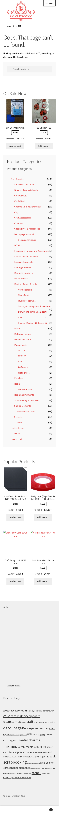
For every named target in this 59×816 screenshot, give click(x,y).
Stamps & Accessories (25, 411)
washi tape (8, 777)
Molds (17, 328)
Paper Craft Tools (22, 339)
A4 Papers (23, 367)
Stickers (18, 422)
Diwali (17, 433)
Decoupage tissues (27, 239)
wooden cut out (22, 777)
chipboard (33, 716)
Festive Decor (17, 428)
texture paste (46, 773)
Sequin (42, 762)
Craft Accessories (22, 217)
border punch (48, 711)
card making (18, 716)
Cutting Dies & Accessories (27, 228)
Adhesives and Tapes (24, 184)
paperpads (42, 752)
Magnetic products (23, 273)
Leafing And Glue (22, 267)
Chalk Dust (19, 201)
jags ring (41, 734)
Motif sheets (24, 372)
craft (29, 721)
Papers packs (20, 344)
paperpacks (32, 752)
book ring (38, 711)
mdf (15, 740)
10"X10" (22, 350)
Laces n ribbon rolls (24, 261)
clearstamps (12, 721)
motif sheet (40, 747)
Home (8, 26)
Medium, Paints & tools (25, 284)
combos (23, 722)
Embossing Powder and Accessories (31, 250)
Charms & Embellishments (27, 206)
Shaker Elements (22, 405)
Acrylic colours (25, 289)
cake (6, 716)
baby (31, 710)
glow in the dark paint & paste (32, 311)
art (26, 710)
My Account (10, 811)
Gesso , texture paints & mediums (34, 306)
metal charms (29, 740)
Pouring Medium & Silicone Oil (32, 322)
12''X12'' (6, 711)
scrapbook (49, 756)
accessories (17, 710)
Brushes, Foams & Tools (26, 190)
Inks (20, 317)
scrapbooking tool (33, 763)
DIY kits (18, 245)
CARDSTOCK (20, 195)
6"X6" (20, 361)
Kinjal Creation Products (26, 256)
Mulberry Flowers (22, 333)
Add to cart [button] (15, 145)
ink (29, 734)
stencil (36, 773)
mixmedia (11, 746)
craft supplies (40, 722)
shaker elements (20, 767)
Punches (18, 378)
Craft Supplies (17, 179)
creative (52, 722)
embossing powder (19, 735)
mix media (27, 747)
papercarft (20, 752)
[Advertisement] (29, 645)
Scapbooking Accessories (26, 400)
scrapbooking (15, 762)
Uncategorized (18, 439)
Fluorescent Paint (27, 300)
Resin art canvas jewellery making (29, 757)
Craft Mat (18, 223)
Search (29, 811)
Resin (17, 383)
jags (35, 734)
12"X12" (22, 356)
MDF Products (21, 278)
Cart (45, 809)
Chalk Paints (24, 295)
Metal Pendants (26, 389)
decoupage (12, 728)
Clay (16, 212)
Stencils (18, 417)
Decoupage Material (24, 234)
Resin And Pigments (24, 394)
